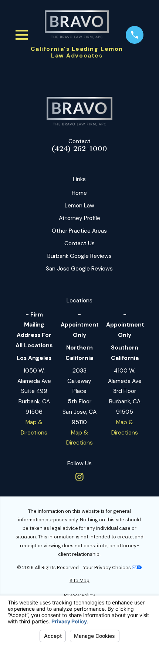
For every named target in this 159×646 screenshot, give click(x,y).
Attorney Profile (79, 218)
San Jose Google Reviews (79, 268)
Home (79, 193)
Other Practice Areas (79, 231)
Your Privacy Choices (107, 567)
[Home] (77, 24)
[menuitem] (80, 580)
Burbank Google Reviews (79, 256)
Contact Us (79, 243)
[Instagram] (79, 477)
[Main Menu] (22, 35)
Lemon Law (79, 205)
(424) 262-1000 (79, 149)
